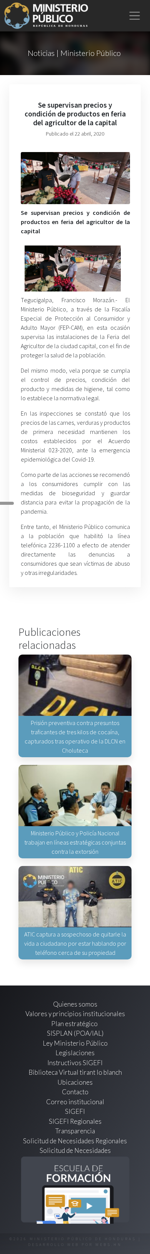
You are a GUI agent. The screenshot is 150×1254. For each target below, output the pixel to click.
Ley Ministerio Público (75, 1043)
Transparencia (75, 1131)
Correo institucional (75, 1102)
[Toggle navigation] (135, 16)
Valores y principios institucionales (75, 1014)
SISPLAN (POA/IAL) (75, 1033)
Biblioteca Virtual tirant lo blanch (75, 1072)
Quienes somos (75, 1004)
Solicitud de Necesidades (75, 1150)
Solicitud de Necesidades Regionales (75, 1141)
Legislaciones (75, 1053)
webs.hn (108, 1244)
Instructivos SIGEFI (75, 1063)
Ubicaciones (75, 1082)
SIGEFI (75, 1111)
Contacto (75, 1092)
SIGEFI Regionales (75, 1121)
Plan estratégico (75, 1024)
